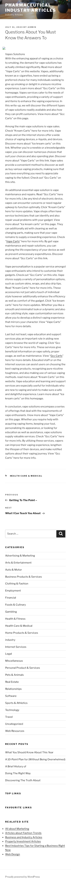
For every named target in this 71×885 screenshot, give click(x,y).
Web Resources (14, 730)
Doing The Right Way (18, 773)
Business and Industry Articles (23, 837)
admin (32, 27)
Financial (10, 597)
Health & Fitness (15, 618)
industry (10, 639)
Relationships (13, 688)
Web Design (12, 854)
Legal (8, 653)
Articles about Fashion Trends (23, 833)
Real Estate (12, 681)
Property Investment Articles (23, 841)
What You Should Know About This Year (29, 752)
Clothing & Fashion (16, 583)
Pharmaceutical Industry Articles (30, 8)
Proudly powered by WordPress (22, 876)
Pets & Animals (14, 674)
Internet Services (15, 646)
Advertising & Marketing (20, 555)
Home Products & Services (21, 632)
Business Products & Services (23, 576)
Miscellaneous (14, 660)
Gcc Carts (56, 355)
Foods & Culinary (15, 604)
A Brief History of (15, 766)
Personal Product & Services (22, 667)
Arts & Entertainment (18, 562)
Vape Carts (13, 241)
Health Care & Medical (26, 476)
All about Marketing (17, 828)
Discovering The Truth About (22, 780)
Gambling (11, 611)
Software (11, 696)
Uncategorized (14, 723)
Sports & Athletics (16, 703)
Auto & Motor (13, 569)
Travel (9, 716)
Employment (13, 590)
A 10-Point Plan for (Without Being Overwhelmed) (35, 759)
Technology (12, 710)
